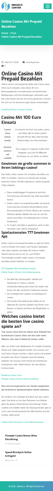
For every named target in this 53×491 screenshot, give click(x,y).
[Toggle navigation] (48, 6)
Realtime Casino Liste (11, 375)
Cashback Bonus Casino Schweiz (17, 109)
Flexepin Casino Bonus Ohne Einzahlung (19, 379)
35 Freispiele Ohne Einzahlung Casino (18, 268)
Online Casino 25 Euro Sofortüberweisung (20, 272)
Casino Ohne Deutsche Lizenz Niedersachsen (22, 422)
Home (4, 33)
